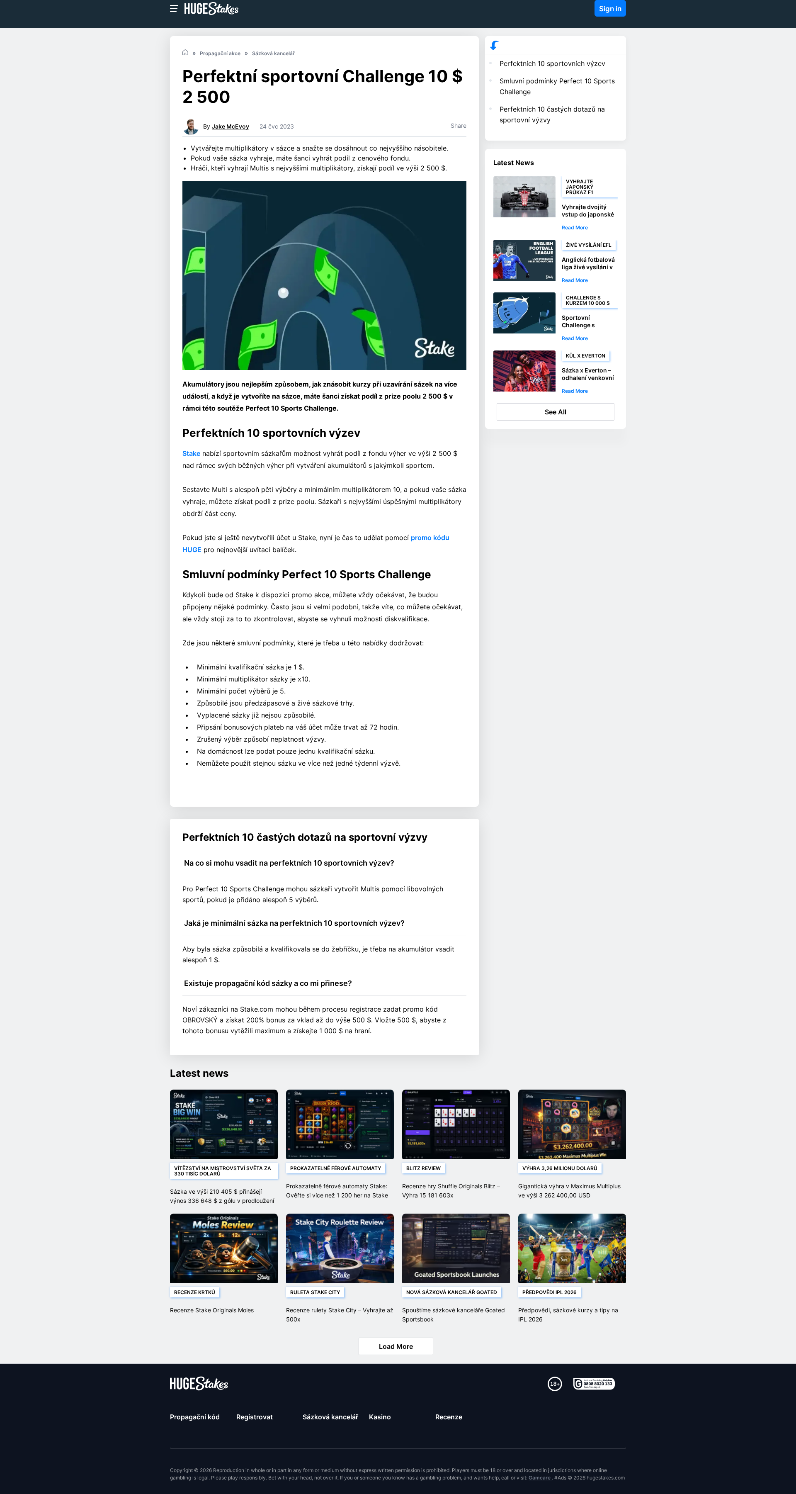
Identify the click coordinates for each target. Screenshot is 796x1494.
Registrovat (254, 1417)
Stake (191, 453)
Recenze (448, 1417)
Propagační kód (195, 1417)
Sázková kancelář (330, 1417)
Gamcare (540, 1478)
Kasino (380, 1417)
